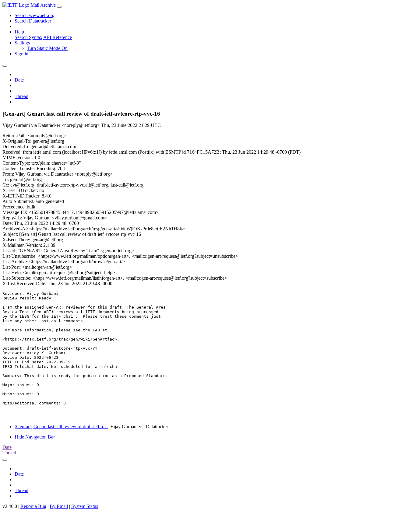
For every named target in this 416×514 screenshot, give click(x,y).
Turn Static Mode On (47, 48)
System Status (84, 506)
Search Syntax (28, 37)
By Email (59, 506)
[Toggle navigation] (59, 7)
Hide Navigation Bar (35, 436)
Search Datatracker (33, 20)
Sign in (21, 53)
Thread (21, 96)
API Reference (57, 37)
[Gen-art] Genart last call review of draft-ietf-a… (61, 426)
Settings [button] (22, 42)
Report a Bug (33, 506)
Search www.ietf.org (35, 15)
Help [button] (19, 31)
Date (19, 79)
